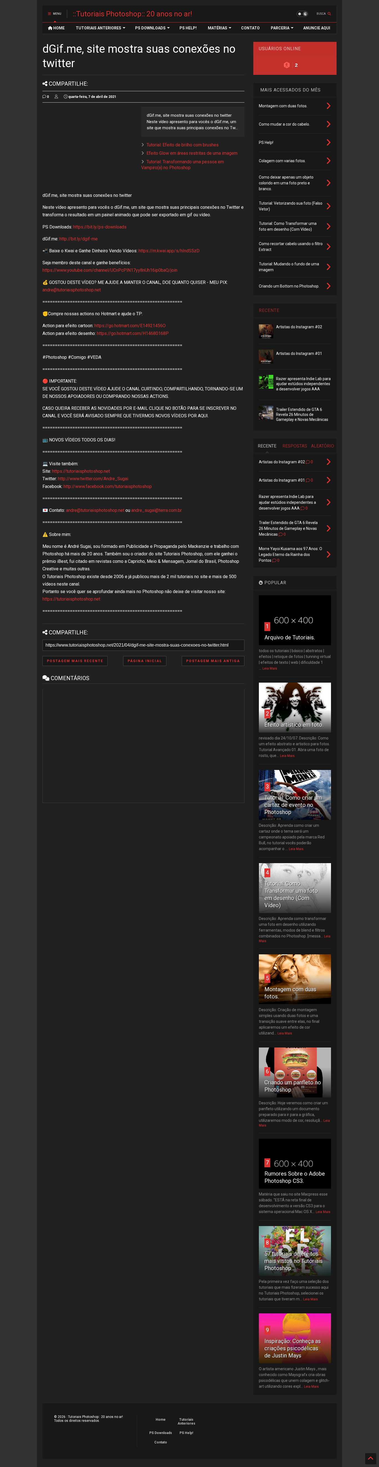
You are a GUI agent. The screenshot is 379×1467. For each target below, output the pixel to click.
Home (161, 1420)
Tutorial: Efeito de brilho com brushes (182, 145)
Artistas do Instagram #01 (299, 353)
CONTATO (250, 28)
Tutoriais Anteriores (186, 1421)
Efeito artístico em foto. (294, 724)
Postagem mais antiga (213, 661)
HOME (58, 28)
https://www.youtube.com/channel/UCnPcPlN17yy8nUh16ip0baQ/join (109, 270)
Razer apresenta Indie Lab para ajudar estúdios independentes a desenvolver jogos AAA (303, 384)
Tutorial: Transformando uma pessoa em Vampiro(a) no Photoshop (182, 164)
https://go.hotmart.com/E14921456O (130, 325)
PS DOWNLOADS (150, 28)
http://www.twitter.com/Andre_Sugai (93, 478)
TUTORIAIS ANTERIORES (98, 28)
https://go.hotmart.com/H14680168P (133, 333)
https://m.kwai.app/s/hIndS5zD (168, 250)
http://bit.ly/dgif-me (78, 238)
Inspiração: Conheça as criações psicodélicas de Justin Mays (292, 1348)
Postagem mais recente (75, 661)
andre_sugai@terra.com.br (156, 510)
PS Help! (186, 1433)
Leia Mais (269, 668)
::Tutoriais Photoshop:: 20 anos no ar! (132, 14)
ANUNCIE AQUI (316, 28)
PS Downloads (160, 1433)
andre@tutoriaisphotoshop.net (71, 290)
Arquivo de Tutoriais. (289, 637)
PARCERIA (280, 28)
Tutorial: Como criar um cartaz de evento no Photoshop (293, 804)
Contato (160, 1442)
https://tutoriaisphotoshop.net (81, 471)
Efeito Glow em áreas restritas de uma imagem (191, 153)
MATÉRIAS (217, 28)
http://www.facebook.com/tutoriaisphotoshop (108, 486)
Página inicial (145, 661)
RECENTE (269, 310)
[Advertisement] (89, 145)
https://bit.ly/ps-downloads (100, 227)
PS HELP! (188, 28)
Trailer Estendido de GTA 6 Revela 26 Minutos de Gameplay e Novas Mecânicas (302, 414)
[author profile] (56, 97)
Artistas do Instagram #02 (299, 327)
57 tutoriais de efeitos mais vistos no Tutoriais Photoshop (293, 1261)
